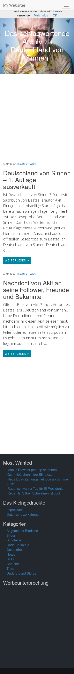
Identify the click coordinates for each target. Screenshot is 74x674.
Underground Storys (21, 573)
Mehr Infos (41, 15)
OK (55, 15)
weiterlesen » (17, 260)
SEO (10, 559)
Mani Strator (28, 163)
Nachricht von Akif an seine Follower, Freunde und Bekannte (36, 289)
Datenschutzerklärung (23, 514)
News (11, 554)
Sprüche (13, 563)
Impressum (15, 509)
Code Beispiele (18, 544)
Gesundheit (15, 549)
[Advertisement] (37, 121)
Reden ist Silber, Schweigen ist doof (33, 493)
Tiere (10, 568)
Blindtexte (14, 540)
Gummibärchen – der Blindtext (29, 474)
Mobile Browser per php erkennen (32, 469)
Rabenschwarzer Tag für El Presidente (35, 488)
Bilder (11, 535)
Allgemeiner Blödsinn (22, 530)
